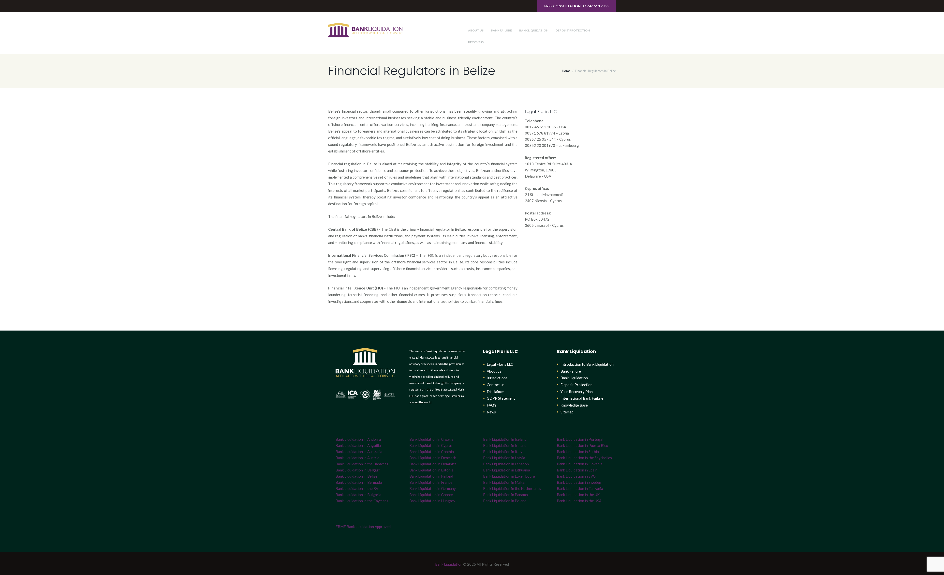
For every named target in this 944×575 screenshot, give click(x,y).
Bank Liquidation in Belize (356, 476)
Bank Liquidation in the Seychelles (584, 457)
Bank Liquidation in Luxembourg (509, 476)
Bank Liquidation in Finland (431, 476)
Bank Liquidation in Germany (432, 488)
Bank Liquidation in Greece (431, 494)
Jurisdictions (497, 378)
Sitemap (567, 412)
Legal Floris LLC (500, 364)
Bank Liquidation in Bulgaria (358, 494)
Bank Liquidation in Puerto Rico (582, 445)
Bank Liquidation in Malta (504, 482)
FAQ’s (492, 405)
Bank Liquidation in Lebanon (506, 464)
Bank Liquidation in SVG (576, 476)
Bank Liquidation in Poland (504, 501)
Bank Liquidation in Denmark (432, 457)
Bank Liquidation (533, 30)
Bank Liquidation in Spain (577, 470)
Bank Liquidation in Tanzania (580, 488)
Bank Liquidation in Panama (505, 494)
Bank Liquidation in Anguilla (358, 445)
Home (566, 71)
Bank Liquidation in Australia (359, 451)
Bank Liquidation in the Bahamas (362, 464)
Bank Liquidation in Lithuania (506, 470)
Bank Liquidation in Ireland (504, 445)
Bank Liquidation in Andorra (358, 439)
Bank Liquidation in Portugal (580, 439)
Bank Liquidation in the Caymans (362, 501)
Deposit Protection (573, 30)
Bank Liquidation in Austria (357, 457)
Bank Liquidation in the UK (578, 494)
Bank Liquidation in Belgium (358, 470)
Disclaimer (495, 391)
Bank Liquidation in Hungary (432, 501)
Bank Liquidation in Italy (502, 451)
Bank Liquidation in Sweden (579, 482)
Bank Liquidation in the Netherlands (512, 488)
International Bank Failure (581, 398)
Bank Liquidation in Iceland (505, 439)
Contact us (495, 384)
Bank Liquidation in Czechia (431, 451)
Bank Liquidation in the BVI (358, 488)
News (491, 412)
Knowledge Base (574, 405)
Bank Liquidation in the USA (579, 501)
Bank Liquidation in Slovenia (580, 464)
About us (476, 30)
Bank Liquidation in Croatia (431, 439)
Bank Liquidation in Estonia (431, 470)
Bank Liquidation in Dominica (433, 464)
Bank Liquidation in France (430, 482)
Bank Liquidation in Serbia (578, 451)
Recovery (476, 42)
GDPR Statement (501, 398)
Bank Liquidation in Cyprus (431, 445)
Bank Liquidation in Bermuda (359, 482)
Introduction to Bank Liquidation (587, 364)
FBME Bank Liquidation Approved (363, 526)
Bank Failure (501, 30)
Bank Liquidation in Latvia (504, 457)
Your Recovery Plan (576, 391)
